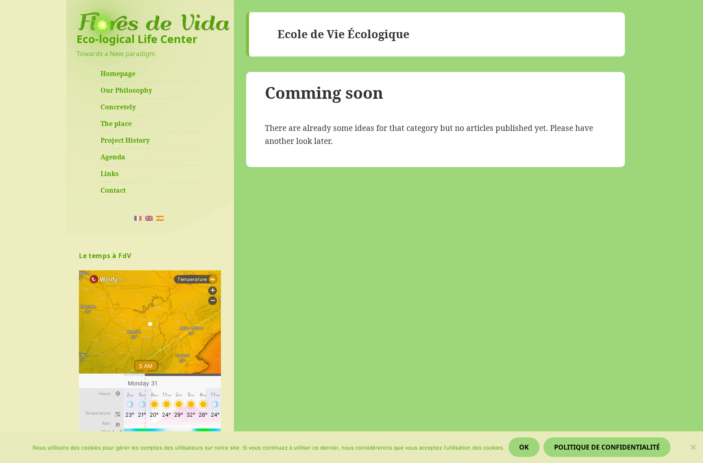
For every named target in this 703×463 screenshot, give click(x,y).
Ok (524, 447)
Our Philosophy (126, 90)
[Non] (693, 447)
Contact (113, 190)
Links (109, 173)
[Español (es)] (160, 217)
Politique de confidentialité (607, 447)
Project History (125, 140)
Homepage (117, 73)
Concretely (118, 106)
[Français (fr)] (138, 217)
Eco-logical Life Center (136, 38)
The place (116, 123)
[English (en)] (149, 217)
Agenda (112, 156)
